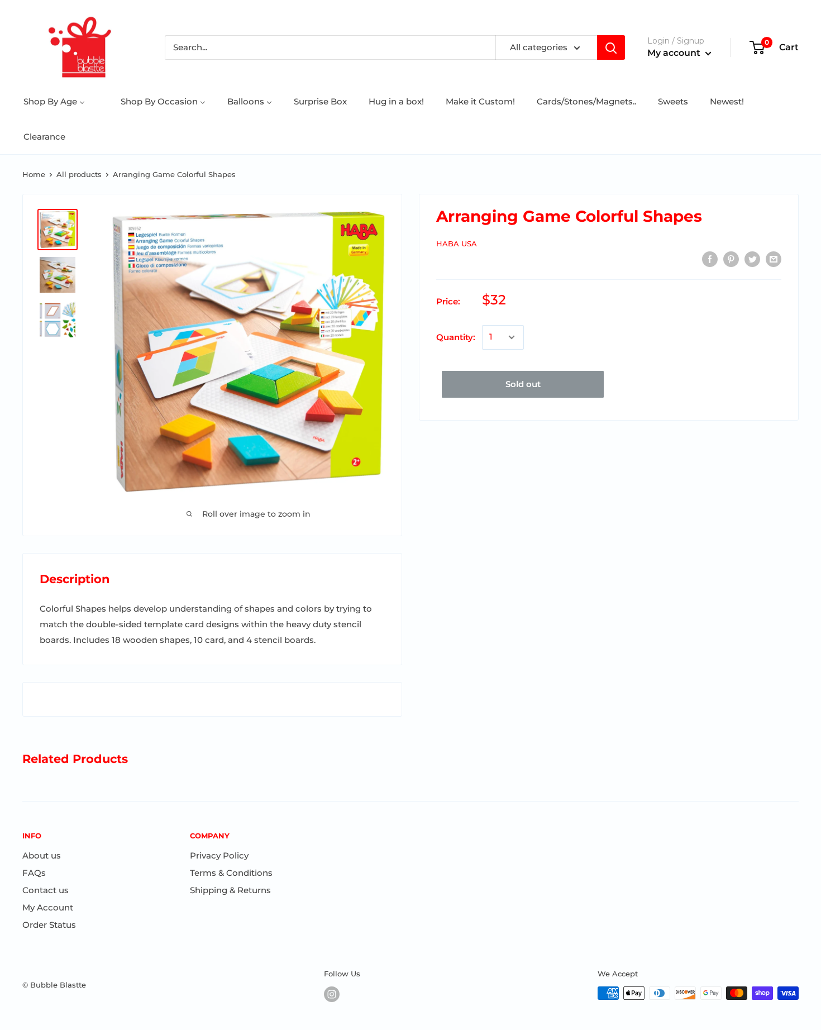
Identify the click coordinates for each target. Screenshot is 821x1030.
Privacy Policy (219, 855)
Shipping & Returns (230, 890)
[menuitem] (54, 101)
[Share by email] (773, 259)
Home (33, 174)
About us (41, 855)
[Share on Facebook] (710, 259)
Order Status (49, 924)
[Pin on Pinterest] (731, 259)
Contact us (45, 890)
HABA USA (456, 243)
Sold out (523, 384)
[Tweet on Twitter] (752, 259)
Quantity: (455, 337)
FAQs (34, 872)
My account (675, 52)
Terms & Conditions (231, 872)
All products (79, 174)
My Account (47, 907)
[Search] (611, 47)
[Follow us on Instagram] (332, 994)
